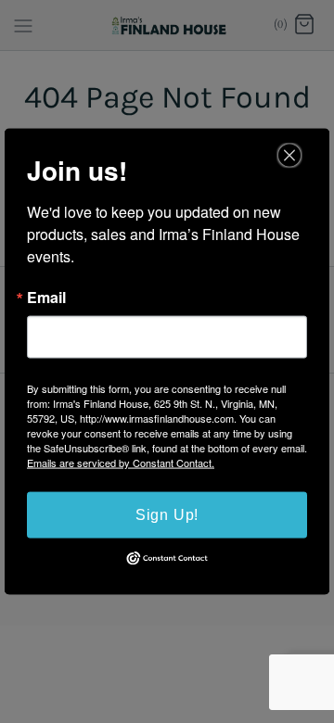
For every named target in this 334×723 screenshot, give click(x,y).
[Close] (289, 155)
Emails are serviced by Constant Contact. (120, 462)
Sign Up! (167, 515)
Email (46, 297)
